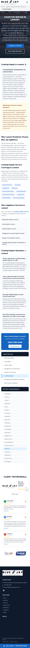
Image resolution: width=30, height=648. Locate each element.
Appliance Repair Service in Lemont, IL (16, 7)
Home (2, 7)
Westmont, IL (7, 455)
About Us (5, 600)
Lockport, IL (7, 452)
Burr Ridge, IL (7, 461)
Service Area (6, 605)
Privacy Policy (5, 641)
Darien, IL (6, 410)
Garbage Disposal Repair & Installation (14, 379)
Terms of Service (14, 641)
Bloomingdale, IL (8, 442)
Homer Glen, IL (8, 458)
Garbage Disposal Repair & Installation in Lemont (14, 243)
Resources (5, 607)
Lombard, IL (7, 413)
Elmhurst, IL (7, 419)
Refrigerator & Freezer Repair (11, 369)
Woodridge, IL (8, 429)
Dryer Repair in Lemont (8, 224)
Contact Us (5, 610)
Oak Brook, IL (7, 426)
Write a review (15, 494)
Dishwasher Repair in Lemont (10, 219)
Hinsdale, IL (7, 423)
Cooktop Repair (8, 376)
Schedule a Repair (15, 45)
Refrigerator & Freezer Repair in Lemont (13, 233)
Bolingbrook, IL (8, 436)
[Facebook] (3, 590)
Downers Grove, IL (9, 445)
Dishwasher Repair (8, 358)
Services (5, 602)
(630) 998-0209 (15, 342)
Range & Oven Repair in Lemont (11, 238)
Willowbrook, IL (8, 439)
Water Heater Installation (10, 383)
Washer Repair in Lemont (9, 229)
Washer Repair (7, 365)
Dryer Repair (7, 361)
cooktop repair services (21, 211)
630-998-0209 (7, 585)
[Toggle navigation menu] (27, 2)
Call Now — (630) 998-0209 (16, 646)
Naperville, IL (7, 394)
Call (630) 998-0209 (15, 51)
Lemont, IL (7, 448)
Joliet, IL (6, 400)
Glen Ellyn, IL (7, 432)
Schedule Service (15, 346)
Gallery (4, 612)
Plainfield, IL (7, 403)
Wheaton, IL (7, 416)
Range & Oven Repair (9, 372)
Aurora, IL (6, 397)
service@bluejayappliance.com (12, 587)
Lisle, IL (6, 407)
